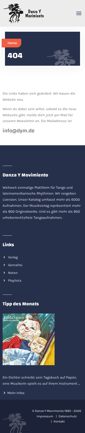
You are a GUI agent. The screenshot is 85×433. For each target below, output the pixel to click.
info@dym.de (19, 131)
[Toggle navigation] (78, 13)
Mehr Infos (16, 393)
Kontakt (59, 421)
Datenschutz (68, 416)
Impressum (45, 416)
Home (12, 43)
